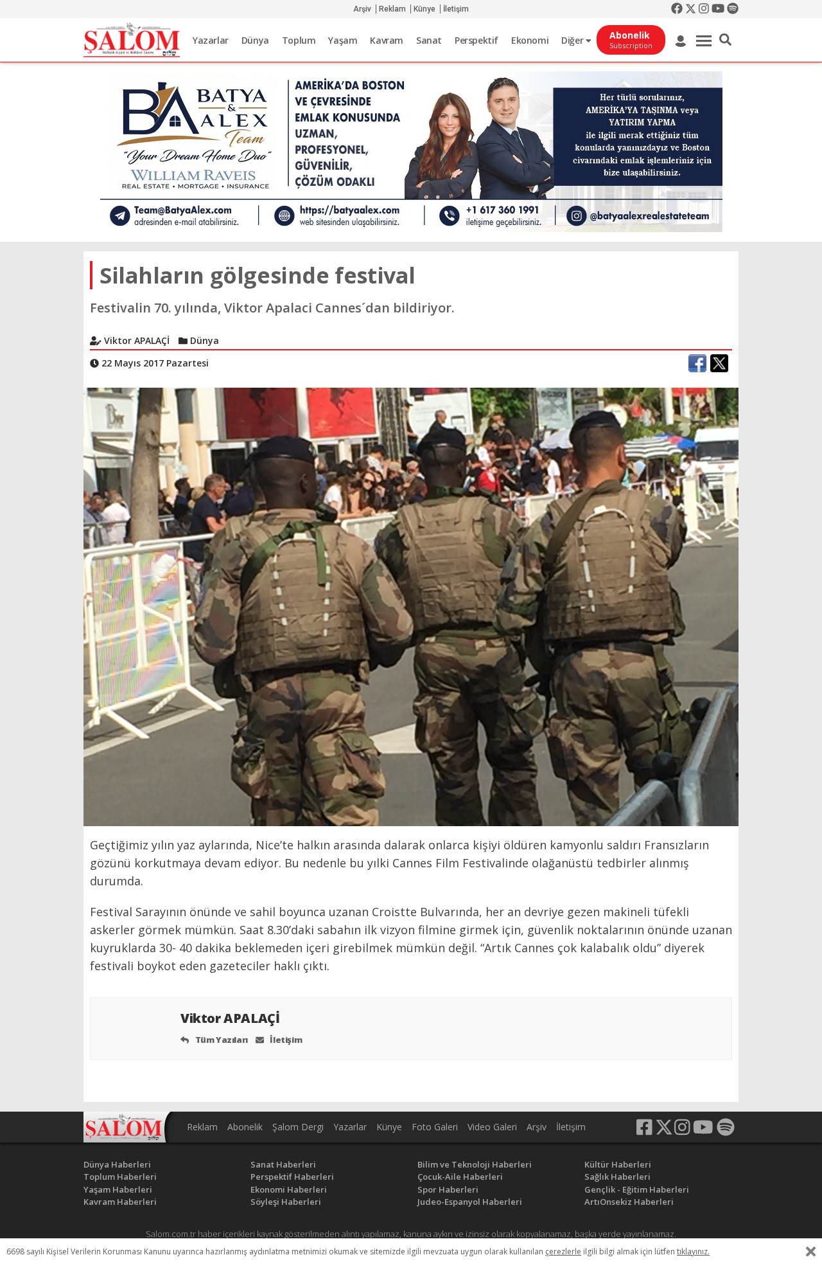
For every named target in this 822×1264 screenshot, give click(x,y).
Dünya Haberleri (117, 1164)
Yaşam (342, 40)
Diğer (573, 40)
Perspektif (476, 40)
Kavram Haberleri (120, 1201)
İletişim (456, 9)
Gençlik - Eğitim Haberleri (636, 1189)
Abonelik (245, 1127)
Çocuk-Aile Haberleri (460, 1176)
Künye (424, 9)
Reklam (392, 9)
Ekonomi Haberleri (288, 1189)
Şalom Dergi (298, 1127)
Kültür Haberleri (617, 1164)
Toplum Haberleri (120, 1176)
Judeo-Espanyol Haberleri (469, 1201)
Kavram (386, 40)
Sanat (429, 40)
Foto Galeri (435, 1127)
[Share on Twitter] (719, 363)
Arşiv (362, 9)
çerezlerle (563, 1251)
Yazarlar (211, 40)
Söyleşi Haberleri (285, 1201)
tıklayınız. (693, 1251)
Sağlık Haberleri (617, 1176)
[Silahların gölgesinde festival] (411, 606)
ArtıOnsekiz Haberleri (629, 1201)
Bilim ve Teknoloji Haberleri (474, 1164)
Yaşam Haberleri (117, 1189)
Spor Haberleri (447, 1189)
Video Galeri (492, 1127)
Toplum (299, 40)
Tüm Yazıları (220, 1039)
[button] (725, 40)
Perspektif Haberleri (292, 1176)
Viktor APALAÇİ (231, 1018)
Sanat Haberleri (283, 1164)
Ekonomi (529, 40)
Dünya (255, 40)
